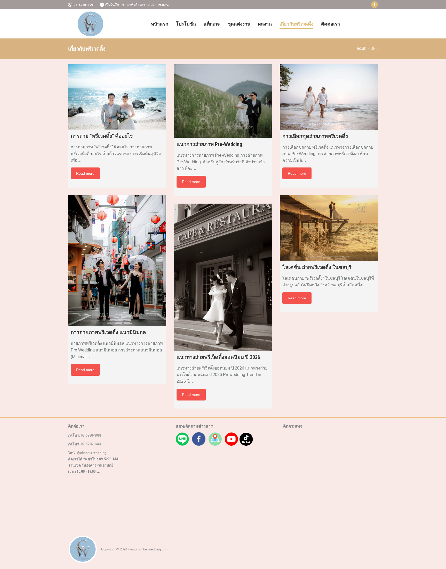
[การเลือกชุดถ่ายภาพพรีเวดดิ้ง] (329, 97)
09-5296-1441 (91, 444)
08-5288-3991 (84, 5)
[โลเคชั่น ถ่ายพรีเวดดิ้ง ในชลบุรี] (329, 228)
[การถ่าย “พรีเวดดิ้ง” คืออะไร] (117, 97)
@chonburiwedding (91, 453)
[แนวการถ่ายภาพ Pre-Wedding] (223, 101)
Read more (85, 173)
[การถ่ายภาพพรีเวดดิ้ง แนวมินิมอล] (117, 260)
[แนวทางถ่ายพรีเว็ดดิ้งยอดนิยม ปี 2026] (223, 277)
